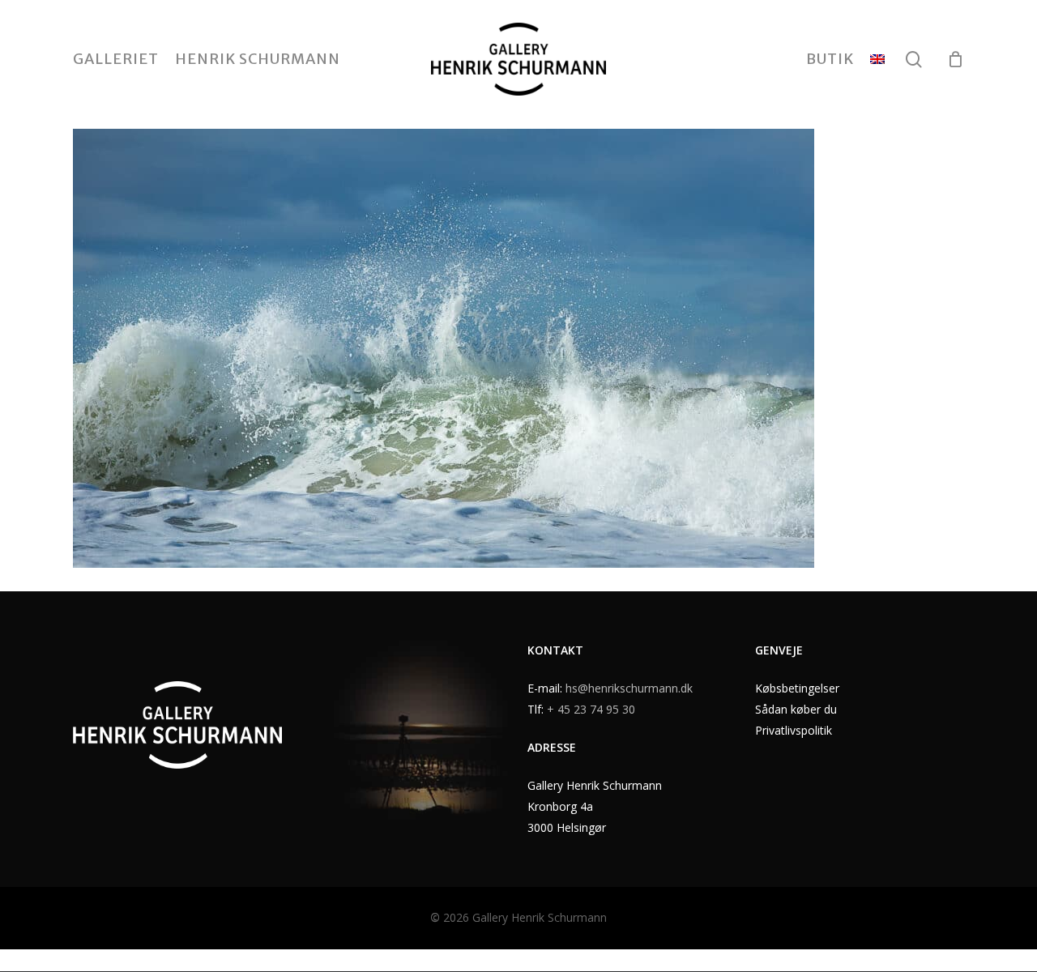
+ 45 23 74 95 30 (591, 709)
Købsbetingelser (797, 688)
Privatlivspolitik (793, 730)
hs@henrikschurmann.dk (629, 688)
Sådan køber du (796, 709)
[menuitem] (877, 59)
